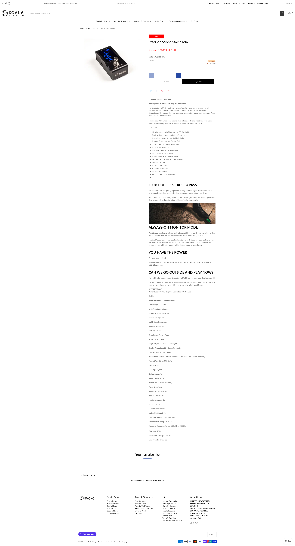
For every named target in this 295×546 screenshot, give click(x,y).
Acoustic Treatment (121, 21)
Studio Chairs (112, 506)
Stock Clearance (248, 3)
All (89, 28)
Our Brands (195, 21)
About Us (236, 3)
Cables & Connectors (177, 21)
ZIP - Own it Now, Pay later (172, 521)
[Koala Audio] (12, 13)
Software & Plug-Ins (141, 21)
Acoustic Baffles (140, 504)
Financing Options (169, 506)
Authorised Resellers (169, 513)
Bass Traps (138, 513)
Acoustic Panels (140, 501)
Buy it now (198, 82)
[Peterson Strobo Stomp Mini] (113, 63)
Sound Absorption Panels (144, 508)
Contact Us (226, 3)
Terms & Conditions (169, 518)
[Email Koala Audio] (3, 3)
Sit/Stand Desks (113, 504)
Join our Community (169, 501)
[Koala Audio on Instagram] (9, 3)
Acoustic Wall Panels (142, 506)
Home (82, 28)
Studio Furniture (102, 21)
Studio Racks (111, 508)
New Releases (262, 3)
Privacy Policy (167, 516)
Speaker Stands (112, 511)
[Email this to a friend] (168, 91)
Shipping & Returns (169, 504)
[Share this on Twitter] (151, 91)
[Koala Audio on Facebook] (6, 3)
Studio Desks (112, 501)
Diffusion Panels (140, 511)
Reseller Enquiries (168, 511)
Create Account (213, 3)
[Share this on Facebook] (156, 91)
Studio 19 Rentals (168, 508)
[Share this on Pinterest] (162, 91)
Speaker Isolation (113, 513)
